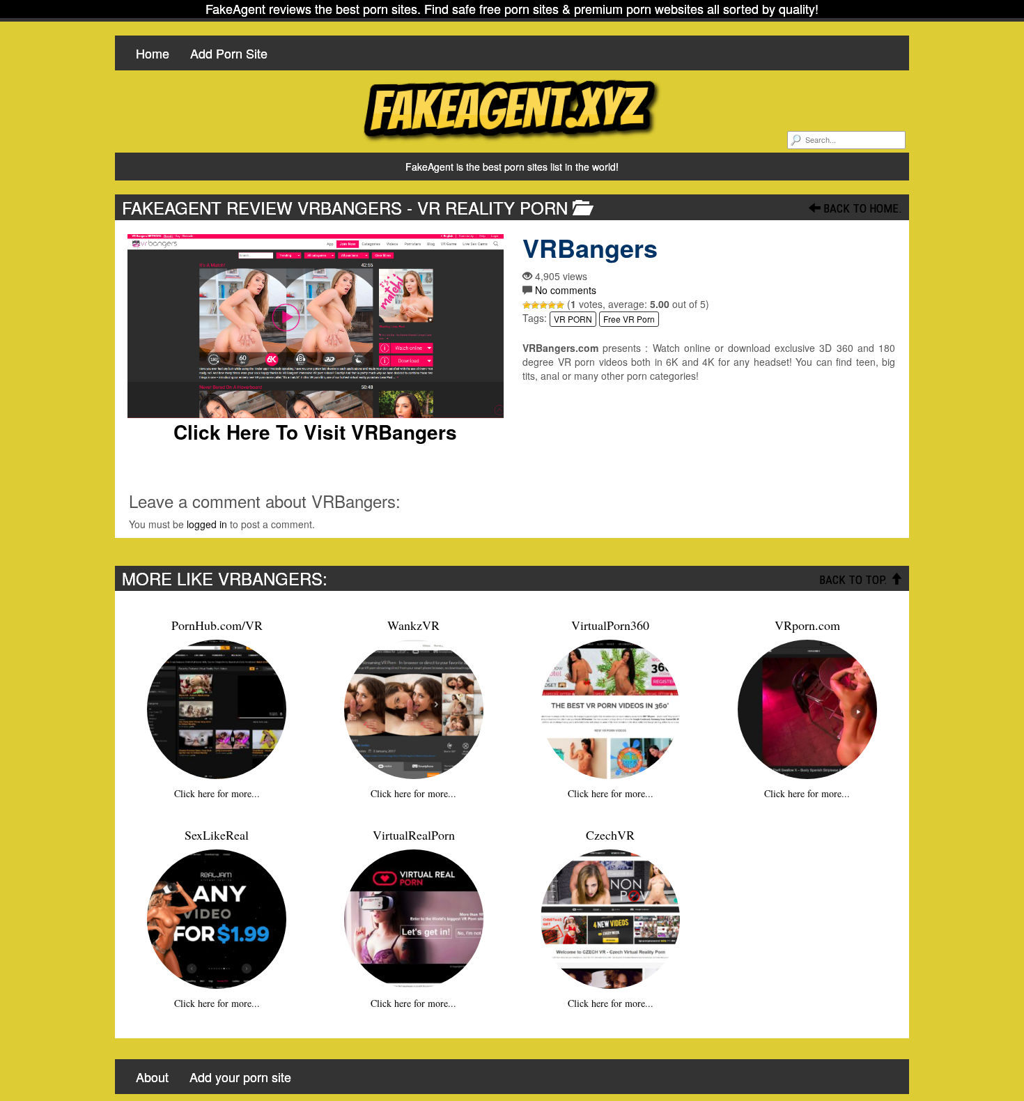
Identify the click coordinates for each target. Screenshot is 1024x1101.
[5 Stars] (560, 305)
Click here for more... (217, 793)
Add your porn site (240, 1077)
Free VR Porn (629, 319)
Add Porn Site (228, 53)
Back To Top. (854, 580)
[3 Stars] (543, 305)
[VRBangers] (315, 326)
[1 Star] (526, 305)
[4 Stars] (552, 305)
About (152, 1077)
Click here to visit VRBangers (315, 432)
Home (152, 53)
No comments (565, 290)
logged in (207, 524)
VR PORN (573, 319)
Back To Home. (861, 208)
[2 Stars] (535, 305)
